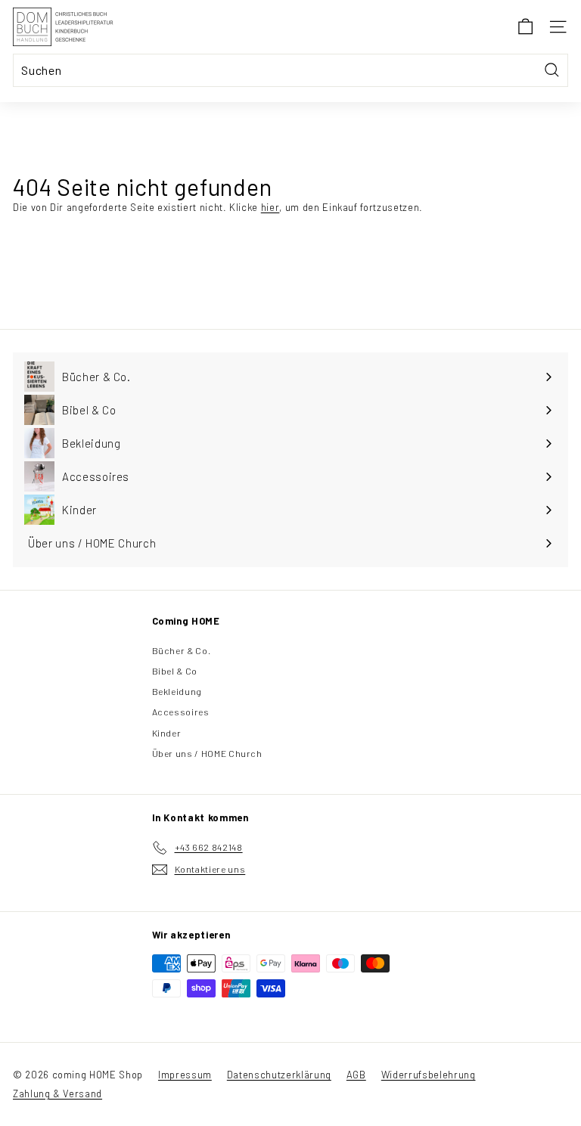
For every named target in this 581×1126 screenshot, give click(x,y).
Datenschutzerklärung (279, 1075)
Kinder (167, 732)
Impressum (185, 1075)
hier (270, 207)
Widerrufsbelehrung (428, 1075)
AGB (356, 1075)
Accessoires (181, 711)
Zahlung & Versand (57, 1093)
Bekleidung (177, 691)
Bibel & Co (175, 670)
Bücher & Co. (181, 650)
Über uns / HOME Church (207, 753)
